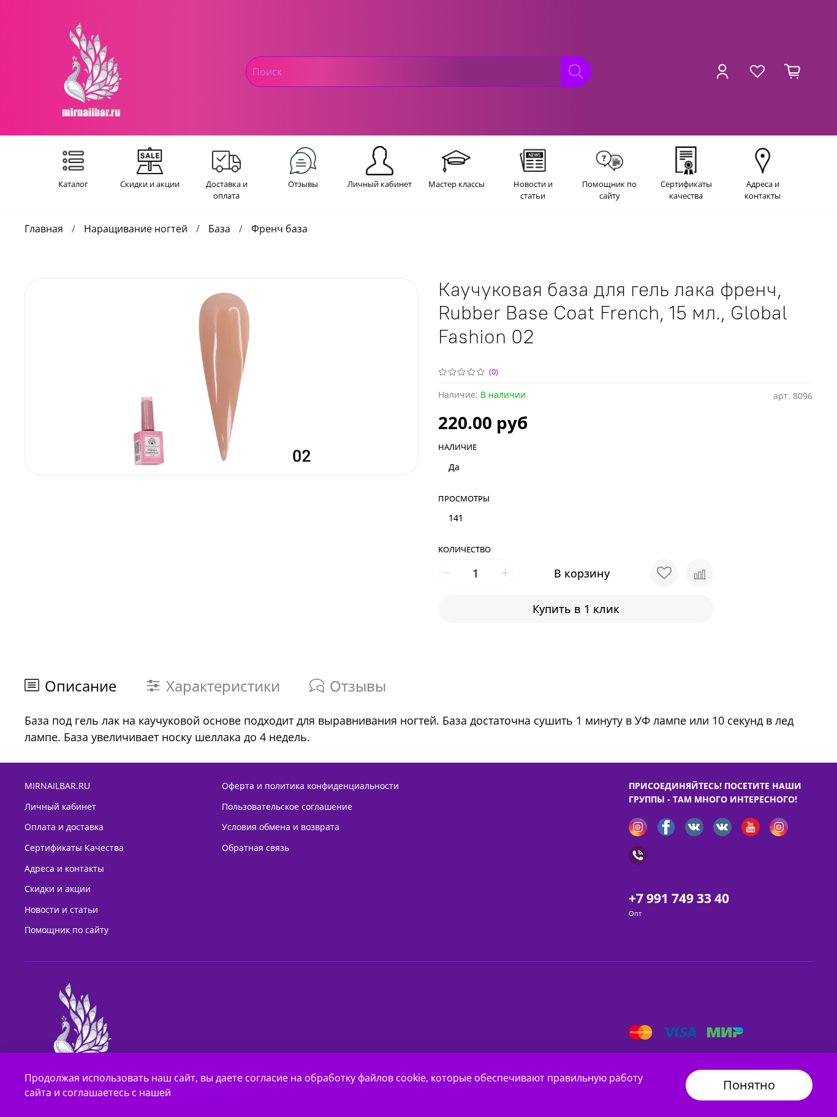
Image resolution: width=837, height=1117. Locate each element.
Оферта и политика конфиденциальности (310, 785)
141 (456, 518)
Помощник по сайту (66, 930)
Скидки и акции (58, 888)
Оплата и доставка (64, 827)
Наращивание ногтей (135, 228)
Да (454, 467)
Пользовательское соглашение (287, 806)
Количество (464, 550)
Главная (44, 228)
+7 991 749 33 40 (679, 898)
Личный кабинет (60, 806)
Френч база (279, 228)
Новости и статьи (61, 909)
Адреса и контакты (64, 868)
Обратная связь (255, 847)
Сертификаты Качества (74, 847)
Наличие (457, 447)
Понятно (749, 1085)
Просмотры (464, 499)
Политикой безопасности (235, 1092)
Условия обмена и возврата (280, 827)
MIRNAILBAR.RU (57, 785)
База (219, 228)
